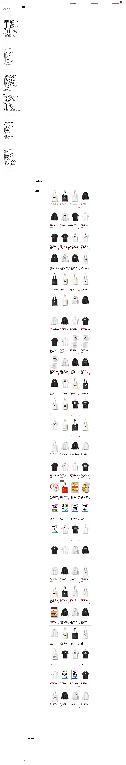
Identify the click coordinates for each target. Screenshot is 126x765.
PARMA (7, 58)
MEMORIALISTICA (9, 72)
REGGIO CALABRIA (9, 60)
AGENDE (5, 33)
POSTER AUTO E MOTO (9, 42)
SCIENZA (7, 87)
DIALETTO (5, 9)
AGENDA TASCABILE (8, 37)
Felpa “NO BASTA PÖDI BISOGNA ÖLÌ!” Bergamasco (85, 560)
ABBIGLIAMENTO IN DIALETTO (11, 11)
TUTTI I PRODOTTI (7, 8)
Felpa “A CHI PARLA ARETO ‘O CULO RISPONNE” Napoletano (65, 372)
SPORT (6, 88)
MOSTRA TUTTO (7, 10)
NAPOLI (7, 57)
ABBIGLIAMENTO (6, 47)
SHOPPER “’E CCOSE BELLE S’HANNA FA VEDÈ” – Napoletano (85, 393)
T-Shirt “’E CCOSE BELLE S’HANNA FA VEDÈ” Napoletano (54, 434)
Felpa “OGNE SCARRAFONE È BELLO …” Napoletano (75, 372)
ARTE (6, 73)
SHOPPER (6, 51)
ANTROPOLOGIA (9, 71)
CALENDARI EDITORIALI (9, 23)
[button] (58, 207)
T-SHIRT (5, 49)
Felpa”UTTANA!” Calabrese (64, 329)
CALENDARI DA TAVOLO (9, 25)
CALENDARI (5, 18)
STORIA (7, 89)
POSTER (4, 39)
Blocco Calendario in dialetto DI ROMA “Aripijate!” (53, 622)
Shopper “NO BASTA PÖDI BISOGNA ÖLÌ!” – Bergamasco (54, 601)
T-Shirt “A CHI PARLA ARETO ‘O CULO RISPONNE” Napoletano (74, 414)
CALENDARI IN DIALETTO (9, 12)
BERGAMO (7, 44)
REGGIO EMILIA (8, 61)
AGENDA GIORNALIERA (9, 35)
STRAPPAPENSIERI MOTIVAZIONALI (12, 31)
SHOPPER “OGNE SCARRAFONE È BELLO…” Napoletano (74, 393)
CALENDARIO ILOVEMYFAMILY (11, 21)
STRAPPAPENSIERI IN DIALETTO (11, 16)
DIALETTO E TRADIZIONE (11, 77)
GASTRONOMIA (8, 79)
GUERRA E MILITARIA (10, 80)
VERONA (7, 62)
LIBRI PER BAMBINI (9, 82)
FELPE (5, 50)
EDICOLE (7, 78)
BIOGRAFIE (7, 74)
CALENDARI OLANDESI (9, 22)
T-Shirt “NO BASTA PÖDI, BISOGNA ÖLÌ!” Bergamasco (74, 539)
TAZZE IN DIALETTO (8, 17)
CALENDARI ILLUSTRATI (9, 24)
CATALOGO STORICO (10, 76)
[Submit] (23, 7)
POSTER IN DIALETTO (9, 15)
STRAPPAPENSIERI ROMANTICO (11, 32)
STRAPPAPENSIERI (7, 28)
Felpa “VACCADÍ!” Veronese (65, 225)
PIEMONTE (7, 46)
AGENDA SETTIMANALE (9, 36)
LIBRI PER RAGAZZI (9, 83)
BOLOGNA (7, 54)
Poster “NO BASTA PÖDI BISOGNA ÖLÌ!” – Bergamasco (64, 518)
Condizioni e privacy (23, 760)
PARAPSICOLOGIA (9, 84)
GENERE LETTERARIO (9, 69)
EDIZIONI (6, 65)
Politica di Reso (16, 760)
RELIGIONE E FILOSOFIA (10, 86)
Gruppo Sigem (3, 760)
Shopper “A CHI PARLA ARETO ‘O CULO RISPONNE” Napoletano (64, 414)
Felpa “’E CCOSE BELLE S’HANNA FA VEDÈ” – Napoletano (85, 372)
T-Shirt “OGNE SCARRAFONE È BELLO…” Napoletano (85, 414)
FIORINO (7, 68)
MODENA (7, 45)
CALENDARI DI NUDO (9, 27)
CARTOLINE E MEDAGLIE (11, 75)
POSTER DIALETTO (8, 43)
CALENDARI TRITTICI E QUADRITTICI (12, 26)
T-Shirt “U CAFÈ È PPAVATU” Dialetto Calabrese (53, 351)
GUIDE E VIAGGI (9, 81)
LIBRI (4, 63)
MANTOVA (7, 55)
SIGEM (6, 66)
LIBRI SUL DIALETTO (8, 14)
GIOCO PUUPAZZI (7, 90)
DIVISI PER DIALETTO (8, 52)
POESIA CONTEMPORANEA (11, 85)
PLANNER (6, 38)
